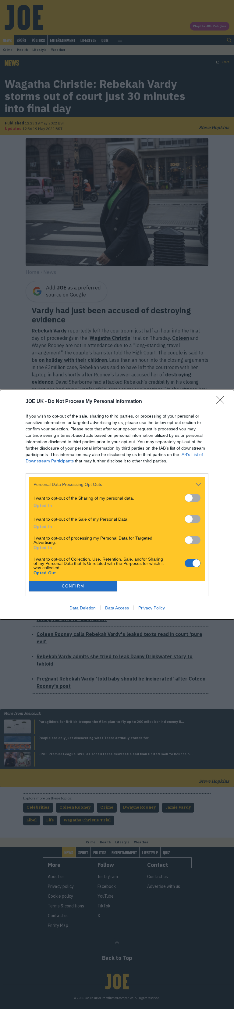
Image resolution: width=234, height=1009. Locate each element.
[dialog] (117, 504)
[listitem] (117, 484)
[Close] (222, 402)
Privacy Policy (151, 607)
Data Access (117, 607)
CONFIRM (73, 586)
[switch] (192, 498)
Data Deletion (82, 607)
